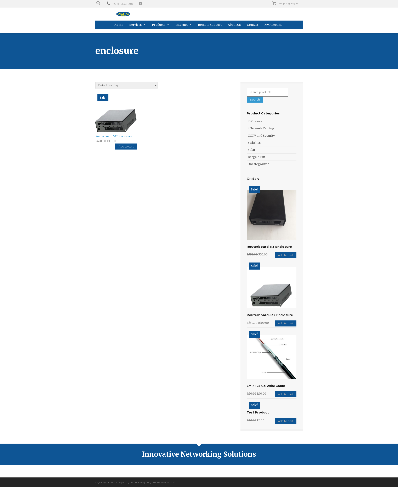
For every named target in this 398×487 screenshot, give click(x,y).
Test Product (258, 412)
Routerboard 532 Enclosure (270, 315)
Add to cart (126, 146)
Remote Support (210, 25)
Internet (182, 25)
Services (135, 25)
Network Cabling (262, 128)
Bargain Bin (256, 157)
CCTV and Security (261, 135)
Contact (252, 25)
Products (158, 25)
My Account (273, 25)
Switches (254, 143)
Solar (251, 150)
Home (118, 25)
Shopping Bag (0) (288, 3)
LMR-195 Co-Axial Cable (266, 386)
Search (255, 99)
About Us (234, 25)
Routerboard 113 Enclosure (269, 247)
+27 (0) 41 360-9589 (122, 3)
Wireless (256, 121)
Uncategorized (258, 164)
